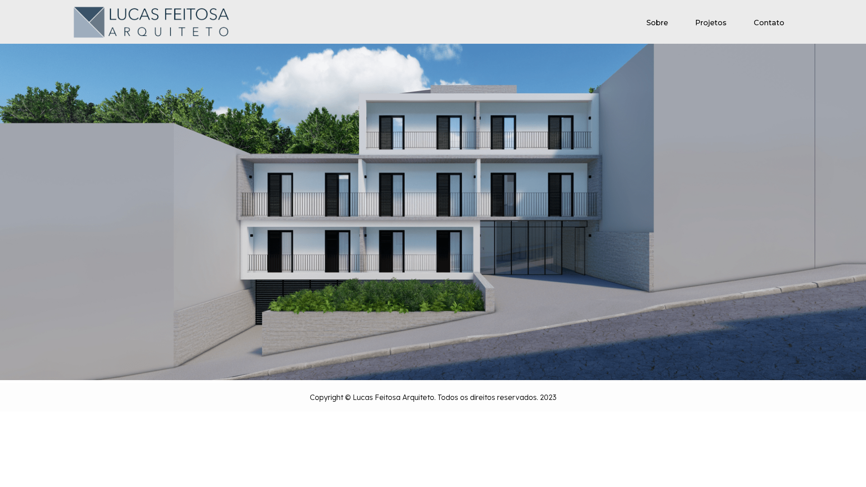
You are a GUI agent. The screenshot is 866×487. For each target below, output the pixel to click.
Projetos (711, 22)
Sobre (657, 22)
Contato (769, 22)
